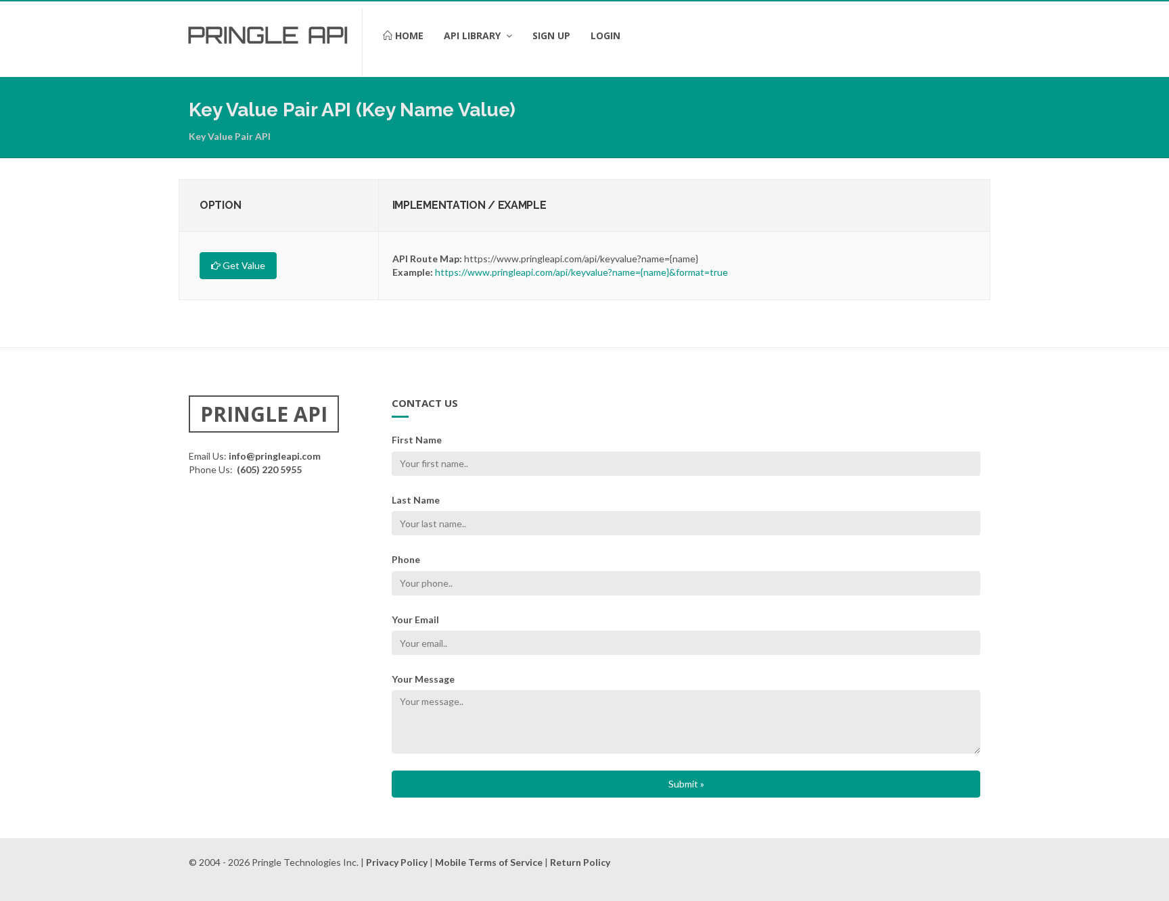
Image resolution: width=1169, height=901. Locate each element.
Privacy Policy (397, 862)
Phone (406, 559)
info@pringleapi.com (275, 456)
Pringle (243, 35)
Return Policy (580, 862)
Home (407, 35)
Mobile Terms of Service (489, 862)
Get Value (243, 265)
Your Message (423, 679)
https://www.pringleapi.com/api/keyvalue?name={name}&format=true (581, 272)
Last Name (416, 500)
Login (605, 35)
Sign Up (551, 35)
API (328, 35)
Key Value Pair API (230, 136)
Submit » (686, 783)
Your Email (415, 619)
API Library (473, 35)
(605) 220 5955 (269, 469)
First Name (417, 439)
